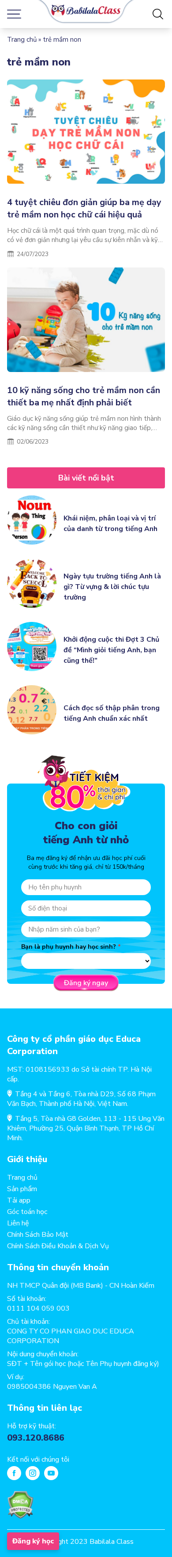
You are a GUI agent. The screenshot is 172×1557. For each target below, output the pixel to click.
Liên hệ (18, 1223)
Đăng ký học (33, 1541)
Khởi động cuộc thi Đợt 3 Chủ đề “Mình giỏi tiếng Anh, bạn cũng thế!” (111, 650)
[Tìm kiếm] (158, 14)
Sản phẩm (22, 1189)
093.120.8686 (35, 1438)
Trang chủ (22, 39)
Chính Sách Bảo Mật (37, 1234)
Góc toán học (27, 1212)
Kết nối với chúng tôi (38, 1459)
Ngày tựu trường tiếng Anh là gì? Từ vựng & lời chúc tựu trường (112, 586)
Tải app (18, 1200)
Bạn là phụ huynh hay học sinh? (68, 947)
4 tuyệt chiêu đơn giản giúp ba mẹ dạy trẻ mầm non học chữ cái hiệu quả (84, 208)
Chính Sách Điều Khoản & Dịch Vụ (58, 1246)
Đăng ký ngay (86, 983)
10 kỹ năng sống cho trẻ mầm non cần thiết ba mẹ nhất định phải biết (83, 396)
